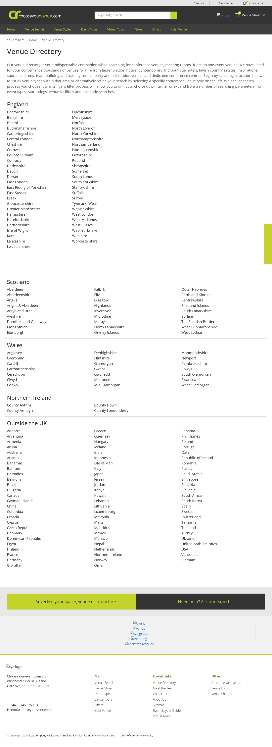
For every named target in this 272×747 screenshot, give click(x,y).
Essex (11, 198)
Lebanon (101, 500)
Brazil (11, 484)
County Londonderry (111, 410)
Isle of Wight (17, 230)
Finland (13, 549)
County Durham (20, 155)
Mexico (100, 533)
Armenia (14, 441)
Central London (20, 138)
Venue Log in (225, 3)
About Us (159, 699)
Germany (14, 560)
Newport (188, 358)
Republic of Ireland (197, 457)
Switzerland (191, 516)
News (138, 29)
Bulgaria (14, 490)
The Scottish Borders (198, 321)
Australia (14, 452)
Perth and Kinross (196, 294)
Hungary (101, 441)
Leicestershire (18, 246)
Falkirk (99, 289)
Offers (156, 29)
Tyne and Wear (84, 203)
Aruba (12, 447)
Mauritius (102, 527)
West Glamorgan (195, 385)
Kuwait (100, 495)
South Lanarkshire (196, 310)
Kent (11, 235)
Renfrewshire (192, 300)
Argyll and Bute (19, 310)
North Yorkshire (85, 133)
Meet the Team (163, 688)
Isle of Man (103, 463)
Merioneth (103, 379)
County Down (105, 405)
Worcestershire (85, 241)
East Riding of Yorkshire (27, 187)
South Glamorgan (196, 374)
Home (11, 29)
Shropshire (81, 165)
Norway (100, 560)
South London (84, 176)
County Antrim (19, 405)
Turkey (187, 533)
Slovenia (188, 490)
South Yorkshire (85, 182)
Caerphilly (15, 358)
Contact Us (160, 694)
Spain (186, 506)
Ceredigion (16, 374)
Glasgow (101, 300)
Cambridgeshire (20, 133)
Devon (12, 171)
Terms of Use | (128, 735)
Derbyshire (16, 165)
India (98, 452)
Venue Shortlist (222, 694)
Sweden (188, 511)
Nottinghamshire (86, 149)
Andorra (14, 430)
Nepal (99, 543)
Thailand (188, 527)
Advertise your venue (226, 682)
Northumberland (86, 144)
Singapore (189, 479)
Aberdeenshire (19, 294)
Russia (186, 468)
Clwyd (12, 379)
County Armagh (20, 410)
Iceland (100, 447)
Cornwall (14, 149)
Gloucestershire (20, 203)
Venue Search (34, 29)
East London (17, 182)
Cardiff (12, 363)
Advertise (199, 3)
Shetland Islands (195, 305)
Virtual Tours (116, 29)
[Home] (223, 15)
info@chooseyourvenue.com (31, 710)
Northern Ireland (108, 554)
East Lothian (17, 327)
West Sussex (82, 225)
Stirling (187, 316)
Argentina (15, 436)
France (12, 554)
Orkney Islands (106, 332)
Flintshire (102, 358)
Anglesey (14, 352)
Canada (13, 495)
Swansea (188, 379)
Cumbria (14, 160)
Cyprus (13, 522)
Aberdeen (15, 289)
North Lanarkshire (109, 327)
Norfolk (78, 122)
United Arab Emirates (199, 543)
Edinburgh (15, 332)
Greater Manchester (23, 208)
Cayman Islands (20, 500)
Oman (99, 565)
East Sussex (16, 192)
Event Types (89, 29)
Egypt (11, 543)
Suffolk (78, 192)
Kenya (99, 490)
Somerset (80, 171)
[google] (268, 252)
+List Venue (179, 29)
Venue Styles (62, 29)
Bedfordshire (18, 112)
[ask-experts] (268, 260)
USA (184, 549)
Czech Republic (19, 527)
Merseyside (81, 117)
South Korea (191, 500)
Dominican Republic (24, 538)
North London (84, 128)
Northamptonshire (87, 138)
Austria (13, 457)
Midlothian (103, 316)
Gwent (99, 368)
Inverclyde (102, 310)
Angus (12, 300)
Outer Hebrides (194, 289)
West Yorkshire (84, 230)
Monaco (101, 538)
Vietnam (188, 560)
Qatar (186, 452)
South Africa (191, 495)
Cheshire (14, 144)
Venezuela (190, 554)
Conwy (12, 385)
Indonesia (102, 457)
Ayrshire (14, 316)
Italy (97, 468)
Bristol (12, 122)
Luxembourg (104, 511)
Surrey (77, 198)
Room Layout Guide (167, 710)
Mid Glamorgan (107, 385)
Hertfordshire (18, 225)
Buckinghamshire (21, 128)
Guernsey (102, 436)
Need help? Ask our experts (204, 601)
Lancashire (16, 241)
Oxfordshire (82, 155)
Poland (187, 441)
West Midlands (84, 219)
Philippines (190, 436)
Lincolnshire (82, 112)
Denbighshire (105, 352)
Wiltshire (79, 235)
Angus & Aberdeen (22, 305)
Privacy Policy (145, 735)
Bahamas (15, 463)
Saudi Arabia (192, 473)
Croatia (13, 516)
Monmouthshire (194, 352)
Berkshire (15, 117)
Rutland (78, 160)
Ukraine (187, 538)
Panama (188, 430)
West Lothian (192, 332)
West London (83, 214)
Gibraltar (14, 565)
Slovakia (188, 484)
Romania (188, 463)
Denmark (14, 533)
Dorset (12, 176)
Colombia (15, 511)
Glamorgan (103, 363)
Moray (99, 321)
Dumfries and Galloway (26, 321)
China (12, 506)
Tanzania (188, 522)
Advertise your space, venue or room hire (75, 601)
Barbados (15, 473)
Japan (99, 473)
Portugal (188, 447)
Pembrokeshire (194, 363)
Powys (186, 368)
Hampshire (16, 214)
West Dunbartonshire (199, 327)
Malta (99, 522)
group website (257, 3)
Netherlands (104, 549)
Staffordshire (83, 187)
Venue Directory (164, 682)
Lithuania (102, 506)
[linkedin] (268, 244)
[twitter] (268, 236)
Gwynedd (102, 374)
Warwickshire (83, 208)
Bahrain (13, 468)
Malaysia (101, 516)
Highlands (102, 305)
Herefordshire (18, 219)
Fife (97, 294)
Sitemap (159, 705)
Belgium (14, 479)
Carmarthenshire (21, 368)
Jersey (99, 479)
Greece (100, 430)
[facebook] (268, 228)
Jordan (99, 484)
